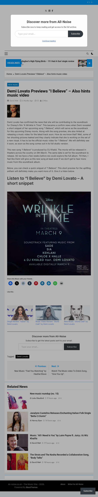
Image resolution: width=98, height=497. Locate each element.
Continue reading (49, 41)
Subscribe (75, 34)
